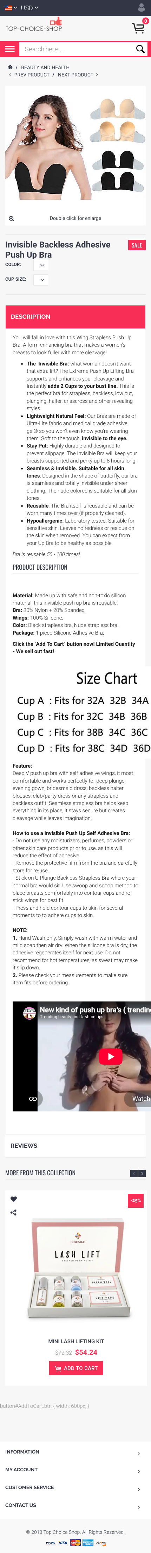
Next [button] (142, 1173)
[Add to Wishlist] (13, 1200)
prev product (33, 75)
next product (77, 75)
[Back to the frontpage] (9, 68)
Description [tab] (30, 316)
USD (27, 8)
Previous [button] (134, 1173)
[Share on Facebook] (15, 1223)
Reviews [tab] (24, 1145)
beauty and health (45, 68)
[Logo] (36, 23)
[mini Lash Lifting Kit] (76, 1260)
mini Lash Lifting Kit (76, 1341)
